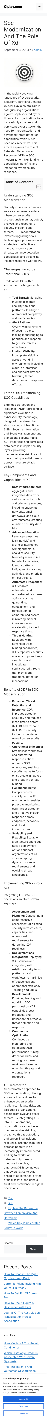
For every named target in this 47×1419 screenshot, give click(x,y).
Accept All (23, 1399)
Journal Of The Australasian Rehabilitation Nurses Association (22, 1317)
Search (8, 1243)
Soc (10, 1198)
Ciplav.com (13, 7)
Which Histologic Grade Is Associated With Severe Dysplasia (21, 1357)
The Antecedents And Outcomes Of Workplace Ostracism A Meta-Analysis (21, 1371)
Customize (23, 1406)
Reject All (24, 1413)
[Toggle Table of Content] (37, 186)
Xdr (10, 1203)
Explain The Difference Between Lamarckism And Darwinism (21, 1213)
